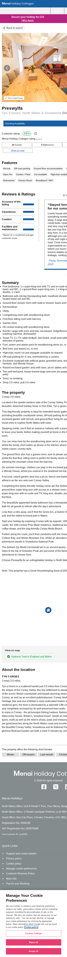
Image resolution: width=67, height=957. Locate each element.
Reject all (33, 942)
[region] (33, 923)
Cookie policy (31, 927)
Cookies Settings (33, 933)
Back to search (15, 28)
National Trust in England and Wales (31, 656)
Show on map (17, 150)
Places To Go (60, 18)
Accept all (33, 951)
